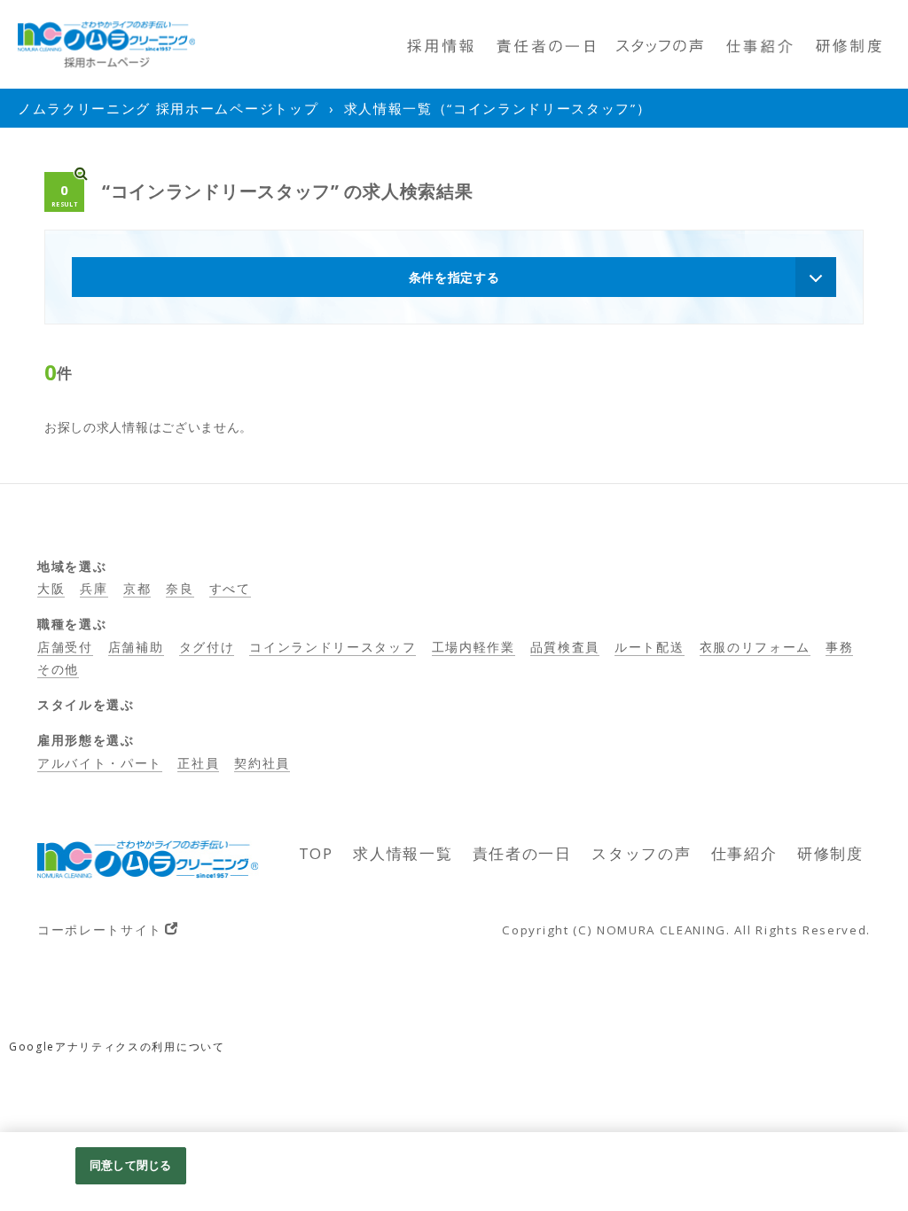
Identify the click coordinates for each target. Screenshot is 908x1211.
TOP (316, 853)
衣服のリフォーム (755, 646)
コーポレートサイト (99, 929)
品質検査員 (564, 646)
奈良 (179, 588)
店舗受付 (65, 646)
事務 (839, 646)
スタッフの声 (641, 853)
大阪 (51, 588)
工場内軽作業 (473, 646)
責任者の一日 (522, 853)
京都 (137, 588)
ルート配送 (649, 646)
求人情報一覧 (402, 853)
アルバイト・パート (99, 762)
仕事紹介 (744, 853)
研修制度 (830, 853)
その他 (58, 668)
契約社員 (262, 762)
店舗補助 (136, 646)
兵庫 (93, 588)
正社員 (198, 762)
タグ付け (207, 646)
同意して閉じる (130, 1165)
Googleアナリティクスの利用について (117, 1046)
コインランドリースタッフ (332, 646)
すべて (230, 588)
